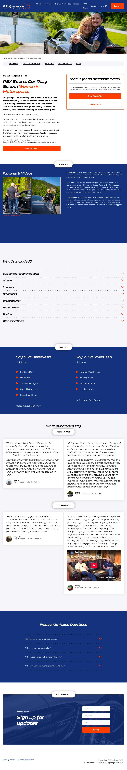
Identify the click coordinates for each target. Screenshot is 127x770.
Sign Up (96, 730)
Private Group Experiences (67, 4)
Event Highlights (95, 96)
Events (48, 4)
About (38, 4)
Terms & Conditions (26, 760)
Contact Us (94, 104)
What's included (31, 64)
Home (5, 58)
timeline (49, 64)
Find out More (31, 149)
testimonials (65, 64)
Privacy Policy (9, 760)
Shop (85, 8)
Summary (13, 64)
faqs (78, 64)
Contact (117, 6)
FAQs (85, 4)
